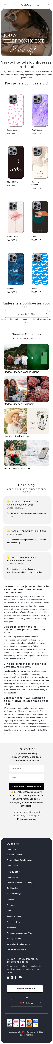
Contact (10, 910)
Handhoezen (12, 877)
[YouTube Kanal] (20, 978)
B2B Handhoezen (14, 855)
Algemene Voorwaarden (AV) (19, 933)
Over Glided (12, 849)
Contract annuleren (25, 989)
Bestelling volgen (14, 916)
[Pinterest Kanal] (12, 978)
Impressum (11, 928)
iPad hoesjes (12, 888)
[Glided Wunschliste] (38, 5)
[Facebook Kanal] (16, 978)
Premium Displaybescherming (19, 883)
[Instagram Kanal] (8, 978)
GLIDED (26, 4)
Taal (26, 997)
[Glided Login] (15, 5)
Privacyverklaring (26, 819)
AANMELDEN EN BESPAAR (26, 786)
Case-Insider (12, 865)
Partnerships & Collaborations (19, 860)
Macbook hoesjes (14, 893)
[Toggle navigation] (5, 5)
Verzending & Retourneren (18, 944)
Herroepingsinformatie (16, 949)
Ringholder (11, 899)
